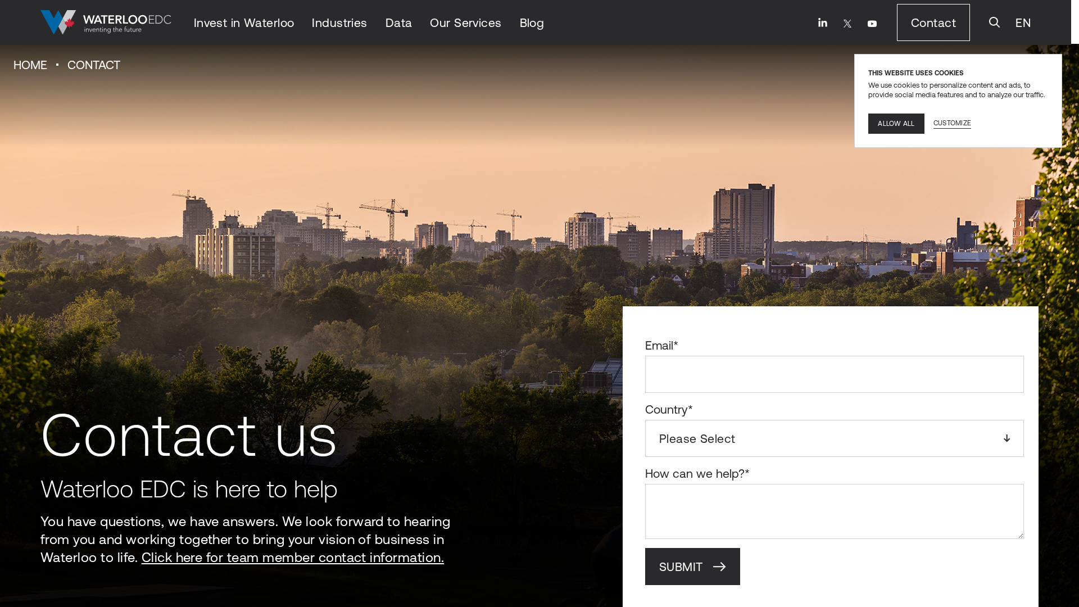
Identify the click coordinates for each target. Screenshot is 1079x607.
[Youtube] (872, 23)
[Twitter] (847, 23)
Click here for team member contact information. (293, 557)
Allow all (896, 124)
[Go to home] (105, 22)
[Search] (994, 22)
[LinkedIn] (822, 22)
